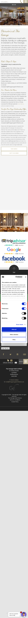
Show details (19, 324)
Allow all (14, 329)
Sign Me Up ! (5, 348)
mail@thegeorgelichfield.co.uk (14, 381)
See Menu (21, 104)
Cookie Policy (15, 401)
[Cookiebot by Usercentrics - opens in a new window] (16, 277)
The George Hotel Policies (15, 398)
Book (14, 5)
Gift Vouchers (14, 153)
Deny (14, 339)
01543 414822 (8, 363)
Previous (1, 222)
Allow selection (14, 334)
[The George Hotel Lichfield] (4, 1)
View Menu (14, 149)
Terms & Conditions (15, 400)
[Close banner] (25, 277)
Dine (2, 26)
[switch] (24, 308)
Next (26, 222)
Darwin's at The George (12, 26)
